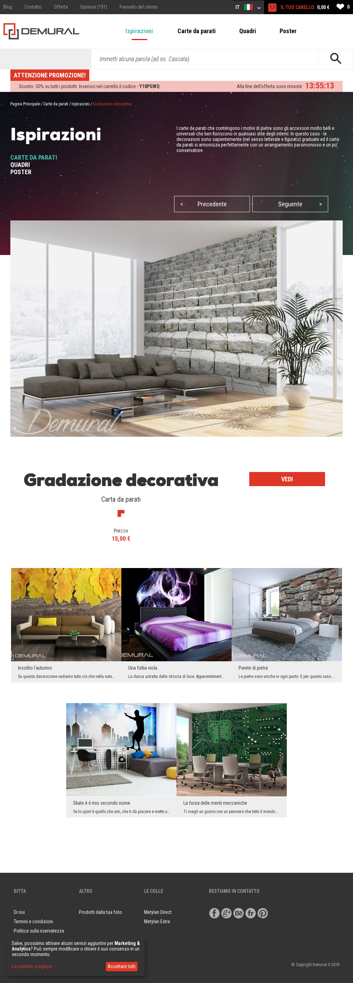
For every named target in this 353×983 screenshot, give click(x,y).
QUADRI (20, 164)
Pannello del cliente (139, 7)
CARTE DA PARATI (33, 157)
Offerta (61, 7)
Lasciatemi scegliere (32, 966)
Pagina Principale (25, 104)
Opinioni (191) (93, 7)
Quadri (247, 31)
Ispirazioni (139, 31)
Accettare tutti (121, 966)
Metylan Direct (158, 912)
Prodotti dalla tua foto (100, 912)
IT (238, 7)
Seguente (300, 204)
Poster (288, 31)
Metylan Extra (157, 921)
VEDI (287, 479)
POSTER (20, 172)
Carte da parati (197, 31)
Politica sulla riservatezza (39, 931)
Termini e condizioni (33, 921)
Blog (7, 7)
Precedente (203, 204)
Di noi (19, 912)
